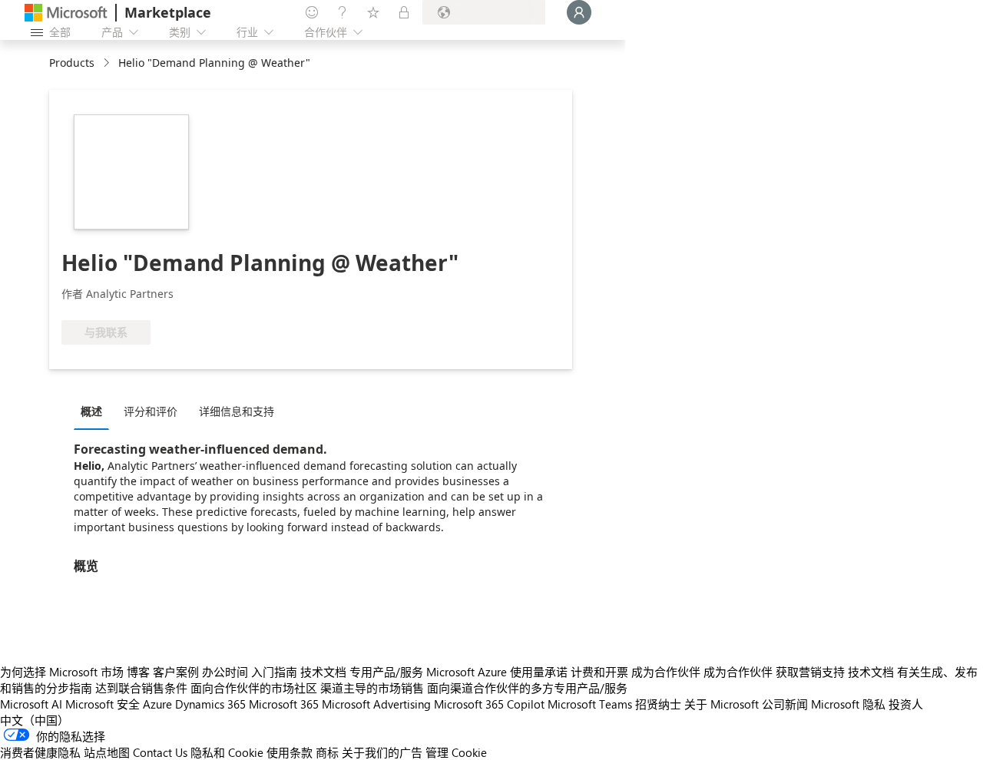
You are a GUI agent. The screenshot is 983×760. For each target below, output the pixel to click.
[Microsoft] (66, 12)
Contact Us (160, 752)
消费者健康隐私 (40, 752)
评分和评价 (150, 411)
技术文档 (323, 671)
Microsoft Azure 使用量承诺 (497, 671)
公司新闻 (785, 704)
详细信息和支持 (236, 411)
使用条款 (289, 752)
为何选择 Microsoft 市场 (62, 671)
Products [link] (71, 62)
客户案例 (176, 671)
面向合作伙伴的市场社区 (253, 688)
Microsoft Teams (590, 704)
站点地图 (107, 752)
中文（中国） (34, 720)
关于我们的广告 (382, 752)
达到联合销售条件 (141, 688)
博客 (138, 671)
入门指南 (274, 671)
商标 (327, 752)
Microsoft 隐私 (848, 704)
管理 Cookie (456, 752)
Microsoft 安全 (102, 704)
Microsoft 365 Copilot (489, 704)
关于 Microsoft (721, 704)
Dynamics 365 (210, 704)
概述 (91, 411)
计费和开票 (599, 671)
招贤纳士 (658, 704)
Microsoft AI (31, 704)
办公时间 (225, 671)
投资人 (906, 704)
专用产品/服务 (386, 671)
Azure (157, 704)
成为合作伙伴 (665, 671)
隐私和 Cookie (226, 752)
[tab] (95, 411)
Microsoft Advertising (376, 704)
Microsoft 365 (284, 704)
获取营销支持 (810, 671)
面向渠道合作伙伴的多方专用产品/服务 (527, 688)
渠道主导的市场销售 (372, 688)
